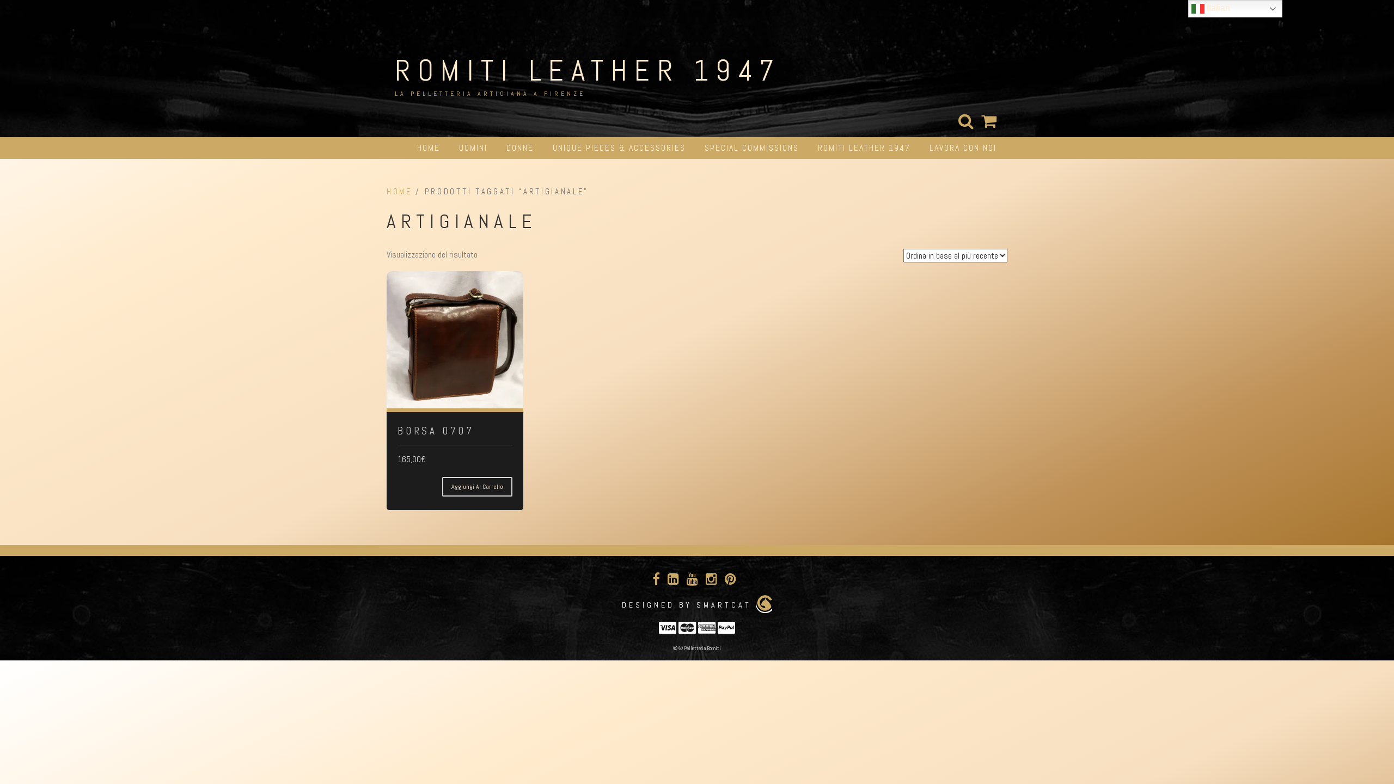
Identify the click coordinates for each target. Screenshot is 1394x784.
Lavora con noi (963, 148)
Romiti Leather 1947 (588, 70)
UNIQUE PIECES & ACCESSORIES (619, 148)
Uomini (473, 148)
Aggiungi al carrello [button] (477, 486)
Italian (1217, 8)
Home (428, 148)
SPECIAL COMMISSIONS (752, 148)
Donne (520, 148)
